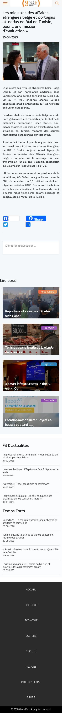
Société (31, 651)
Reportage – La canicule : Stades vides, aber (27, 314)
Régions (31, 666)
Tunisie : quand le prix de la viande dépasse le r (29, 350)
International (31, 682)
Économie (31, 620)
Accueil (31, 589)
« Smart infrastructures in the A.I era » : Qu (28, 386)
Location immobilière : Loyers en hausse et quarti (28, 422)
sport (31, 697)
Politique (31, 605)
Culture (31, 635)
